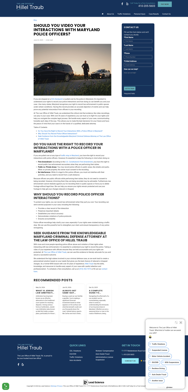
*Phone (127, 53)
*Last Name (128, 45)
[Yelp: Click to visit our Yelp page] (127, 4)
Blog (35, 20)
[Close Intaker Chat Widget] (181, 322)
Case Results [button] (154, 14)
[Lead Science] (93, 382)
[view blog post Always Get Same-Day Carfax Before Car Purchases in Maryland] (72, 303)
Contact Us (130, 361)
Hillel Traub (89, 264)
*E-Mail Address (130, 61)
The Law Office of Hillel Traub (55, 252)
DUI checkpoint (57, 99)
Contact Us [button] (166, 14)
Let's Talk (129, 88)
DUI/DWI (73, 354)
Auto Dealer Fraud (102, 354)
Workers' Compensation (105, 351)
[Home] (102, 13)
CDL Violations (75, 351)
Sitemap (53, 386)
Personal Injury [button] (139, 14)
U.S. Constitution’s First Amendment (79, 162)
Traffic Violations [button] (123, 14)
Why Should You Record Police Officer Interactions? (57, 134)
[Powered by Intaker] (169, 387)
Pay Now (165, 4)
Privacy (59, 386)
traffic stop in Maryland (70, 155)
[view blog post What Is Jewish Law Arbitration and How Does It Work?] (46, 303)
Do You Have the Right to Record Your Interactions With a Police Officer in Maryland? (70, 131)
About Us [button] (110, 14)
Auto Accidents (75, 360)
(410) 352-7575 (85, 269)
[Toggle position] (176, 322)
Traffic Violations (76, 357)
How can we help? (131, 69)
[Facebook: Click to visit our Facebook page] (122, 4)
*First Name (128, 37)
